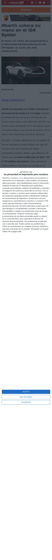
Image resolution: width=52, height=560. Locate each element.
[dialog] (26, 364)
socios (20, 178)
